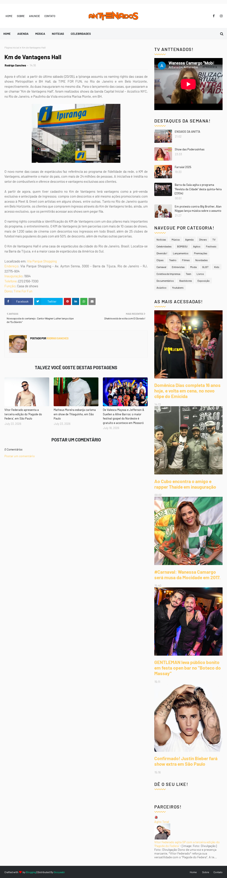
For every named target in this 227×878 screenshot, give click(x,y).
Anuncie (34, 15)
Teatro (172, 260)
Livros (200, 273)
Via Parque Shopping (42, 261)
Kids (216, 266)
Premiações (200, 253)
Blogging (31, 872)
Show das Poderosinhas (189, 149)
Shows (203, 239)
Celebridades (164, 246)
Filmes (186, 260)
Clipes (160, 260)
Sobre (21, 15)
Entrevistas (178, 266)
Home (9, 15)
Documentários (165, 280)
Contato (49, 15)
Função (9, 286)
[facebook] (213, 16)
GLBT (205, 266)
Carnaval (161, 266)
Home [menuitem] (7, 33)
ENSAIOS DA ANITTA (187, 131)
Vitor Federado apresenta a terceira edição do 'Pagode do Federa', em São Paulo (23, 414)
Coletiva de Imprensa (168, 273)
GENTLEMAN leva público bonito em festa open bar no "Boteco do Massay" (187, 667)
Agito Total (161, 822)
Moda (193, 266)
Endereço (11, 266)
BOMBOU (182, 246)
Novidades (201, 260)
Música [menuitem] (40, 33)
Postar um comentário (19, 456)
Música (176, 239)
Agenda (189, 239)
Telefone (10, 281)
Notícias (161, 239)
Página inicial (11, 47)
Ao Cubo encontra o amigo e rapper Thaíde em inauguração (185, 484)
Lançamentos (180, 253)
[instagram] (220, 16)
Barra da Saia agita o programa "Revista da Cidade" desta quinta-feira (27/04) (198, 189)
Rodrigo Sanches (15, 65)
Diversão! (162, 253)
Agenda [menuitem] (23, 33)
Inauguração (13, 276)
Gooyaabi (59, 872)
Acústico (161, 287)
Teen (188, 273)
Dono (8, 291)
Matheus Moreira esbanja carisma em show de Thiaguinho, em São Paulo (75, 414)
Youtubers (178, 287)
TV (213, 239)
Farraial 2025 (183, 167)
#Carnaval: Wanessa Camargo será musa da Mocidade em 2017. (187, 574)
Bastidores (185, 280)
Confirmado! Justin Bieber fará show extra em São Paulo (185, 761)
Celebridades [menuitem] (81, 33)
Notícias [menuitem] (58, 33)
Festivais (211, 246)
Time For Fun (23, 291)
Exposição (204, 280)
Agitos (196, 246)
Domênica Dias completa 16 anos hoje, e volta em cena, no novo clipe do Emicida (187, 390)
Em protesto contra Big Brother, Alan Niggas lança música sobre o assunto (198, 209)
